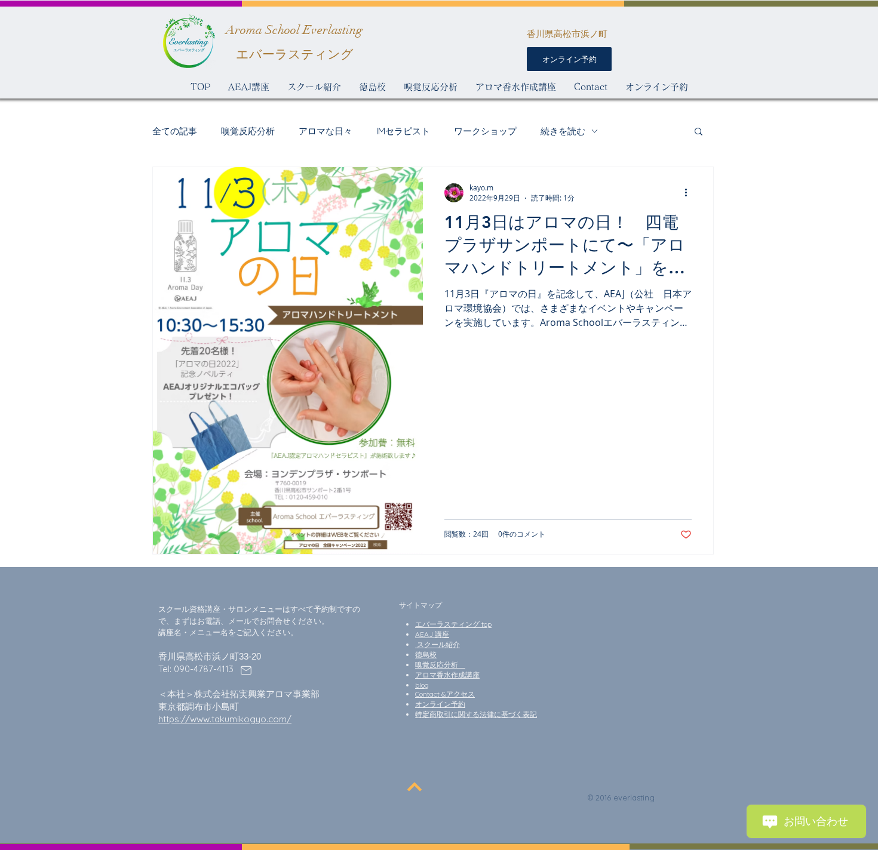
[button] (698, 132)
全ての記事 (174, 131)
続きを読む (563, 131)
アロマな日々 (325, 131)
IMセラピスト (403, 131)
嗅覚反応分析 (248, 131)
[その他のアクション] (690, 193)
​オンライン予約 (440, 704)
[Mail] (246, 670)
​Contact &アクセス (445, 693)
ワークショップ (485, 131)
